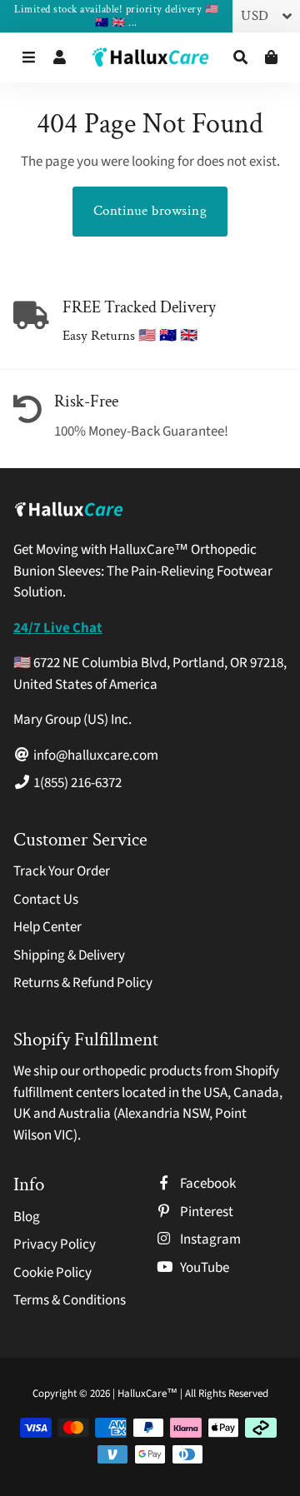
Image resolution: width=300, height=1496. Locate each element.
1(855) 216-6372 (76, 783)
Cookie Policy (52, 1273)
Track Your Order (61, 871)
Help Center (47, 927)
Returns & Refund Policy (82, 983)
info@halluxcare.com (94, 755)
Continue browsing (150, 211)
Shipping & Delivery (69, 955)
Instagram (209, 1239)
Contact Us (45, 900)
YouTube (203, 1268)
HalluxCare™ (149, 1393)
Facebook (207, 1184)
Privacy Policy (54, 1244)
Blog (26, 1217)
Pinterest (205, 1212)
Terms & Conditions (69, 1300)
